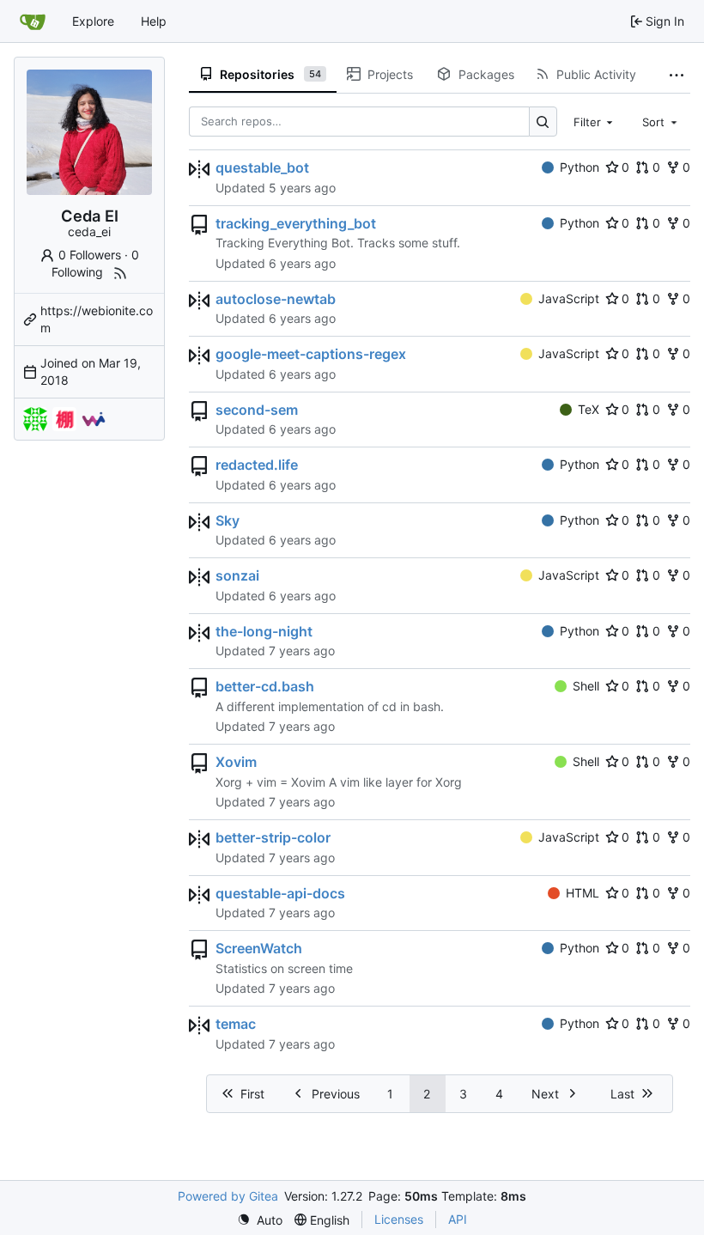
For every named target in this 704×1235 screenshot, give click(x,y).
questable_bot (262, 167)
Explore (93, 21)
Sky (227, 520)
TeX (588, 409)
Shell (586, 685)
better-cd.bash (264, 686)
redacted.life (256, 464)
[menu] (259, 1220)
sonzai (237, 575)
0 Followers (89, 254)
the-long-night (264, 631)
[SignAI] (35, 419)
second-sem (256, 409)
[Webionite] (94, 419)
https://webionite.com (96, 319)
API (457, 1219)
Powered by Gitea (228, 1196)
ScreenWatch (258, 948)
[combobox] (595, 121)
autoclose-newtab (275, 298)
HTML (582, 892)
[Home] (33, 21)
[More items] (676, 75)
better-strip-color (273, 837)
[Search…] (543, 121)
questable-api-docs (280, 893)
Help (154, 21)
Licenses (398, 1219)
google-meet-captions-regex (310, 353)
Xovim (236, 761)
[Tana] (64, 419)
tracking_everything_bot (295, 223)
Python (579, 167)
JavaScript (568, 298)
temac (235, 1023)
